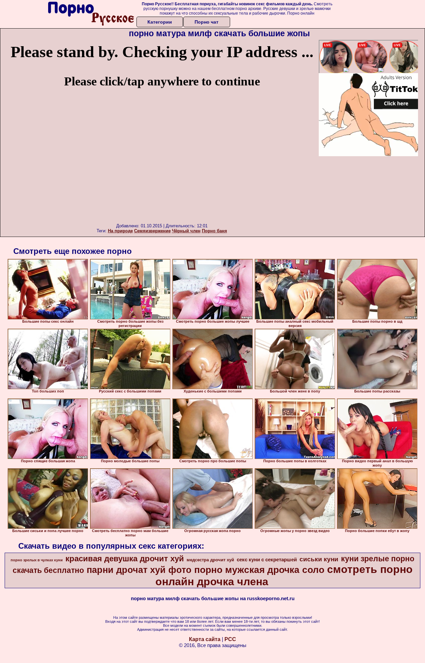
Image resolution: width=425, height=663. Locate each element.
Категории (159, 22)
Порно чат (206, 22)
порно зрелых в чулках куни (37, 560)
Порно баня (214, 230)
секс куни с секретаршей (267, 559)
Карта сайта (204, 639)
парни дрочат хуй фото (139, 570)
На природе (120, 230)
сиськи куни (318, 559)
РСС (230, 639)
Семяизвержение (152, 230)
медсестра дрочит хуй (210, 559)
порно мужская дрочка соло (259, 570)
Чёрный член (186, 230)
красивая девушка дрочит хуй (124, 558)
